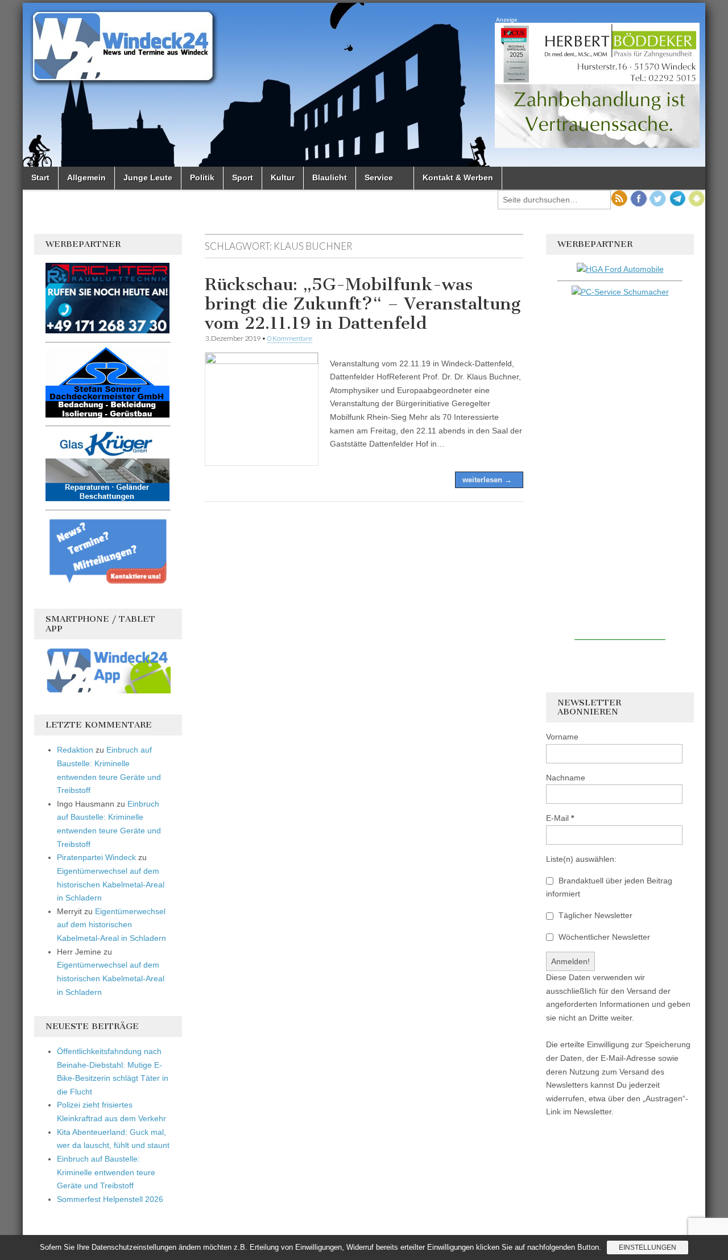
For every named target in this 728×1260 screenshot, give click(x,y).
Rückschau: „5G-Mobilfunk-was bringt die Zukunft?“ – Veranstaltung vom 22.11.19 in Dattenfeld (362, 303)
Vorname (562, 736)
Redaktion (75, 749)
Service (379, 177)
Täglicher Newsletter (594, 915)
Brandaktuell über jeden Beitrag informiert (609, 887)
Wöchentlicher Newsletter (603, 936)
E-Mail (560, 818)
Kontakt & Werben (458, 177)
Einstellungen (647, 1247)
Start (40, 177)
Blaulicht (329, 177)
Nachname (565, 777)
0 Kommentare (289, 338)
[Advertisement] (619, 469)
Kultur (283, 177)
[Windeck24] (364, 85)
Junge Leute (147, 177)
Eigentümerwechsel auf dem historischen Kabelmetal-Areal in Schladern (110, 884)
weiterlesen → (487, 480)
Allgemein (86, 177)
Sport (242, 177)
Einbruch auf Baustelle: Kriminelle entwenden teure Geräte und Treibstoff (106, 1172)
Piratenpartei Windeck (96, 857)
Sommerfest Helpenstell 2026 (110, 1199)
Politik (202, 177)
